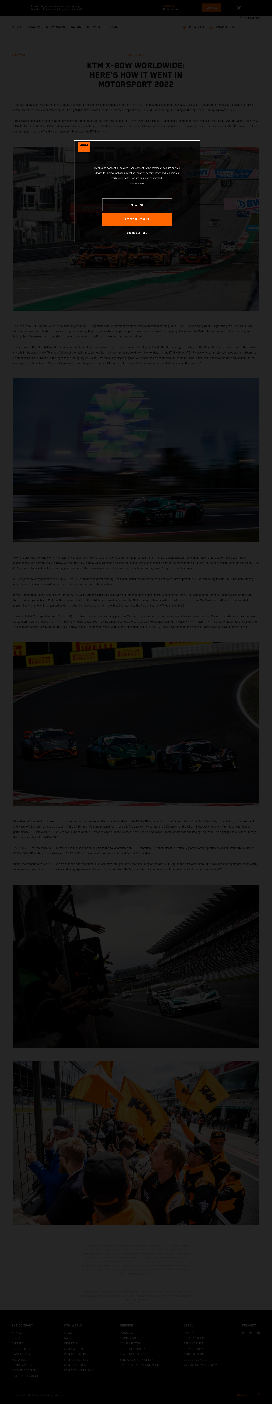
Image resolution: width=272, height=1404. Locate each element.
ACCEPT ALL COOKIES (137, 219)
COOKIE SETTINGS (137, 233)
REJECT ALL (137, 204)
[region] (137, 191)
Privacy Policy (134, 183)
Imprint (142, 183)
